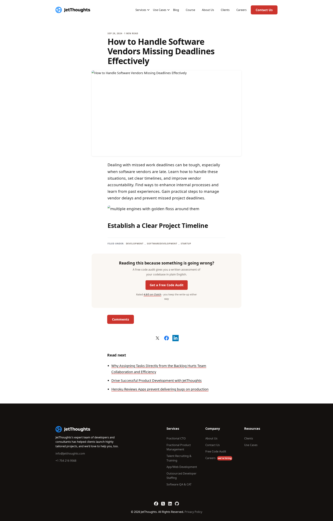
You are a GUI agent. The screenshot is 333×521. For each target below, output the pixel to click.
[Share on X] (157, 338)
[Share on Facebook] (166, 338)
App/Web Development (181, 467)
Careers (241, 10)
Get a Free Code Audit (166, 285)
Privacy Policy (193, 512)
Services (140, 10)
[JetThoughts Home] (73, 10)
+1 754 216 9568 (66, 461)
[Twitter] (163, 502)
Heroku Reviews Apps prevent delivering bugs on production (159, 389)
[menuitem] (141, 10)
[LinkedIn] (170, 502)
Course (190, 10)
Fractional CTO (176, 438)
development (135, 243)
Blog (176, 10)
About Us (208, 10)
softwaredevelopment (162, 243)
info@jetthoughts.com (70, 453)
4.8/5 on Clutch (152, 294)
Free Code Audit (215, 451)
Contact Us (264, 10)
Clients (225, 10)
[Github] (177, 502)
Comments (120, 319)
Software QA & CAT (178, 484)
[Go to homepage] (73, 429)
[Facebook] (156, 502)
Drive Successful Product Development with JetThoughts (156, 380)
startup (186, 243)
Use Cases (159, 10)
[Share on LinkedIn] (175, 338)
